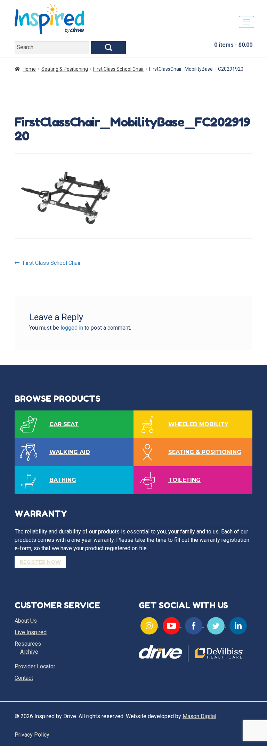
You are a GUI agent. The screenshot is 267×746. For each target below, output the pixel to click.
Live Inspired (31, 632)
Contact (24, 678)
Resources (28, 643)
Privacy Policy (32, 734)
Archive (29, 651)
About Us (26, 620)
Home (29, 69)
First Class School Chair (118, 69)
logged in (71, 327)
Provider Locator (35, 666)
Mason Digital (199, 716)
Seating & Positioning (64, 69)
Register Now (40, 562)
